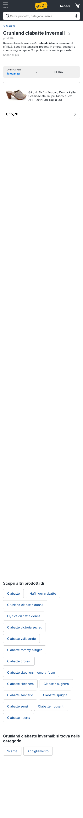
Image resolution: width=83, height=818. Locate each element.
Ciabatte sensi (17, 706)
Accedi (65, 6)
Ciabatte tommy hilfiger (24, 650)
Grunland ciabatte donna (25, 605)
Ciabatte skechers (20, 684)
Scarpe (12, 751)
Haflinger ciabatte (43, 593)
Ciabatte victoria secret (24, 627)
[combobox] (41, 16)
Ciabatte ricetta (18, 718)
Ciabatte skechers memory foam (31, 672)
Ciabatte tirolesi (18, 661)
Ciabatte (10, 25)
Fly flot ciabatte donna (23, 616)
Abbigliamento (38, 751)
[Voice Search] (76, 16)
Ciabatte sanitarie (20, 695)
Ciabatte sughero (56, 684)
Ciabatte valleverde (21, 639)
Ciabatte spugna (55, 695)
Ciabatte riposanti (51, 706)
